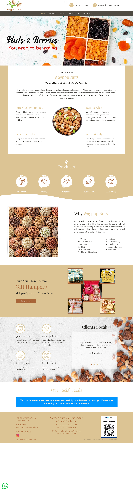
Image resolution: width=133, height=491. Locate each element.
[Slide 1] (91, 364)
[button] (63, 13)
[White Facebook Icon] (63, 2)
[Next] (128, 40)
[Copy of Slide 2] (97, 364)
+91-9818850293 (81, 5)
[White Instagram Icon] (67, 2)
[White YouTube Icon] (72, 2)
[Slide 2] (94, 364)
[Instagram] (17, 435)
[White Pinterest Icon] (76, 2)
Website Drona (112, 439)
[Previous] (4, 40)
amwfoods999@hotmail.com (109, 5)
